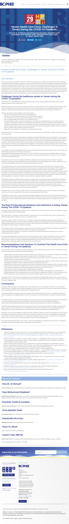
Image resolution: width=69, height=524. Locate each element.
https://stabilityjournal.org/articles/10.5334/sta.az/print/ (17, 354)
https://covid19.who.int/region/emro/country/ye (15, 371)
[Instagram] (7, 468)
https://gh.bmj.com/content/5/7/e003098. (56, 351)
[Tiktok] (7, 471)
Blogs (44, 4)
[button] (67, 4)
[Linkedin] (13, 468)
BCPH (64, 4)
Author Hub (30, 4)
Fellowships (57, 4)
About (23, 4)
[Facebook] (3, 468)
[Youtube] (3, 471)
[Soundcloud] (10, 471)
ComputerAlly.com (6, 464)
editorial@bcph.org (9, 488)
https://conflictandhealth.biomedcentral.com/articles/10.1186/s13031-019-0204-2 (23, 367)
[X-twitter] (10, 468)
